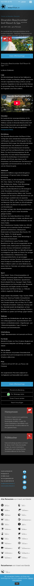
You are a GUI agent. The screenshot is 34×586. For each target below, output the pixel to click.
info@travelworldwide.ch (8, 483)
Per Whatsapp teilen (17, 394)
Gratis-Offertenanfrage (17, 56)
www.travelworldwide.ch (8, 486)
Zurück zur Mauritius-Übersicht (10, 16)
